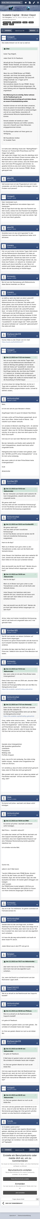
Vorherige (8, 30)
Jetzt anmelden (20, 1192)
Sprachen (12, 1215)
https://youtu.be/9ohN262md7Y (12, 342)
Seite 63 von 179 (20, 30)
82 (37, 1199)
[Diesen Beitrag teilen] (37, 39)
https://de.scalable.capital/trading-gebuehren (17, 689)
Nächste (32, 30)
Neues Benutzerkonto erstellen (20, 1179)
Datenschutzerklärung (24, 1215)
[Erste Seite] (2, 30)
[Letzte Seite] (37, 30)
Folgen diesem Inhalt (18, 1199)
